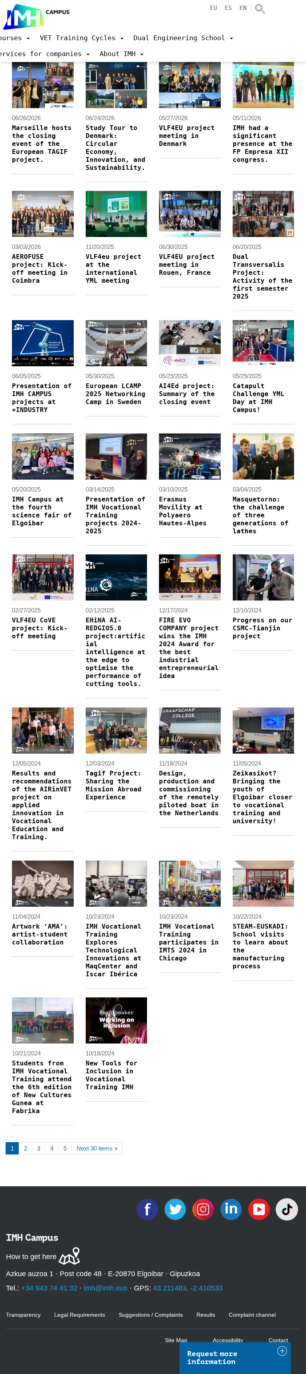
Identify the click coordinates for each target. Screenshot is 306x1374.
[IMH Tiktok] (287, 1208)
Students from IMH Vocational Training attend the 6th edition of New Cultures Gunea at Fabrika (42, 1087)
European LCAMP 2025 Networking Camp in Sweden (115, 394)
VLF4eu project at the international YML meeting (113, 268)
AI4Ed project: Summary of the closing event (187, 394)
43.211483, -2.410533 (188, 1288)
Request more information (212, 1358)
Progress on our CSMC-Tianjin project (262, 628)
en (243, 8)
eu (213, 8)
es (228, 8)
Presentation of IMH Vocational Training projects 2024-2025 (115, 515)
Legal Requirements (79, 1315)
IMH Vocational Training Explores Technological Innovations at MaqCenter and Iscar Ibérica (113, 950)
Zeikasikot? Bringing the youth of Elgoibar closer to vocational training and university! (262, 797)
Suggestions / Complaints (151, 1315)
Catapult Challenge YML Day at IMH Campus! (258, 398)
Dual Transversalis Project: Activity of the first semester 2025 (262, 276)
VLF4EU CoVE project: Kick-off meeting (40, 628)
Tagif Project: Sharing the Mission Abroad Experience (113, 785)
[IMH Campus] (34, 15)
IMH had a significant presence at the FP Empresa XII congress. (262, 143)
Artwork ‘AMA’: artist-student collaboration (40, 934)
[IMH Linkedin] (232, 1208)
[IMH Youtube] (260, 1208)
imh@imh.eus (106, 1288)
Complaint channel (252, 1315)
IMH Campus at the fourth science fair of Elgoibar (42, 511)
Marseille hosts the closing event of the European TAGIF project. (42, 143)
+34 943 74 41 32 (49, 1288)
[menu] (82, 38)
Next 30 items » (97, 1148)
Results (205, 1315)
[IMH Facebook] (148, 1208)
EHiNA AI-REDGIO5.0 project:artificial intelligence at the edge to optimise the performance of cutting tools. (115, 652)
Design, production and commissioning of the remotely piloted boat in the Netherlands (189, 793)
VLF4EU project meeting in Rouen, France (187, 264)
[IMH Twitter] (176, 1208)
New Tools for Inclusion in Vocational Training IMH (111, 1075)
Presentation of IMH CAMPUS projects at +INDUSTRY (42, 398)
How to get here (31, 1257)
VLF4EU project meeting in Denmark (187, 136)
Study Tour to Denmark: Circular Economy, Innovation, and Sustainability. (115, 147)
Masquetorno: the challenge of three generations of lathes (260, 515)
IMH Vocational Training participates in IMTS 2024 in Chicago (189, 942)
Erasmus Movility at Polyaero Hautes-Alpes (183, 511)
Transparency (23, 1315)
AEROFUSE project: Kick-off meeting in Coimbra (40, 268)
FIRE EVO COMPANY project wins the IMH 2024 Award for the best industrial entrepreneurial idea (189, 648)
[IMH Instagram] (204, 1208)
